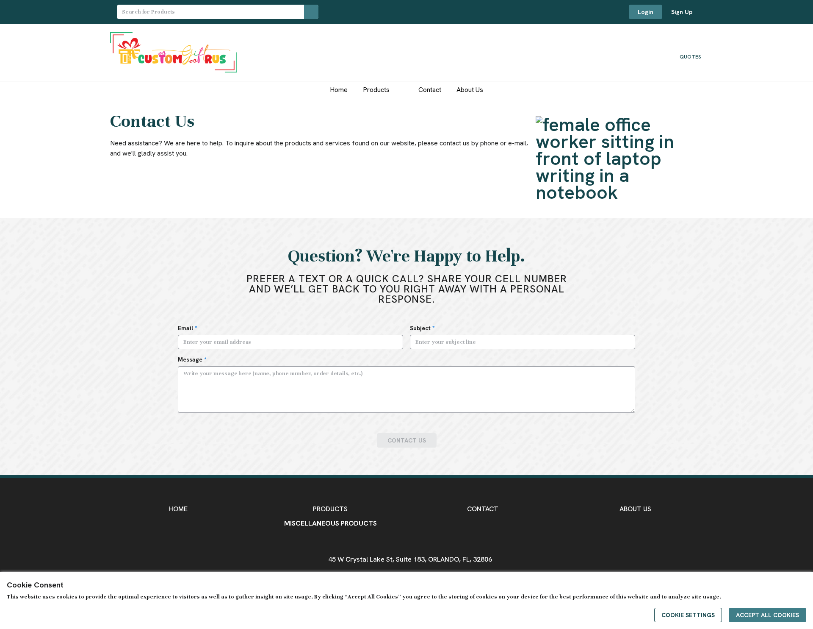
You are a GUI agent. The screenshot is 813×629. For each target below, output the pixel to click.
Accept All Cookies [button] (767, 615)
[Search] (311, 12)
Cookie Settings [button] (688, 615)
